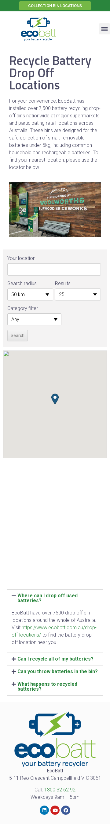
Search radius (22, 283)
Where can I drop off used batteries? (47, 598)
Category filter (22, 308)
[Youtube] (55, 810)
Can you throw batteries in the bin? (57, 671)
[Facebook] (65, 810)
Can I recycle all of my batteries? (55, 659)
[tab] (55, 598)
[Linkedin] (44, 810)
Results (63, 283)
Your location (21, 258)
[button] (55, 5)
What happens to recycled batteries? (47, 686)
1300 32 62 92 (59, 790)
